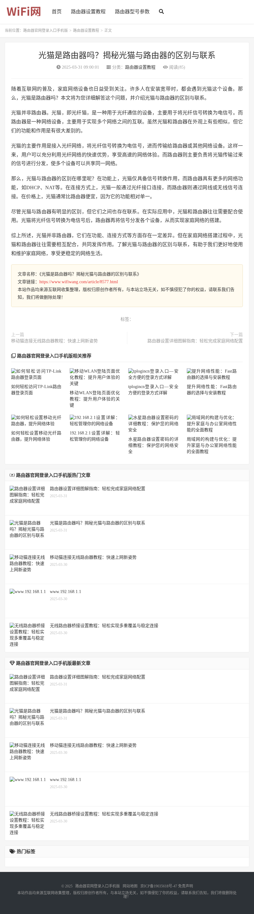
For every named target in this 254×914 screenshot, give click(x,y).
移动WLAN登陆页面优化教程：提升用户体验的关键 (95, 399)
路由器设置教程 (88, 11)
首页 (57, 11)
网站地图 (130, 886)
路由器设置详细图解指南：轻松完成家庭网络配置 (195, 341)
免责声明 (185, 886)
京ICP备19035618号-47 (158, 886)
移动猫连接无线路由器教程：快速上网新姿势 (54, 341)
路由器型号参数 (132, 11)
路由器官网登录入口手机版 (45, 30)
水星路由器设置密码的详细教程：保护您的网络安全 (153, 445)
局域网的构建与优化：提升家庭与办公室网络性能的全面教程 (212, 445)
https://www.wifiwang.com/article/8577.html (78, 282)
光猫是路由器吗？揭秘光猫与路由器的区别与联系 (127, 55)
